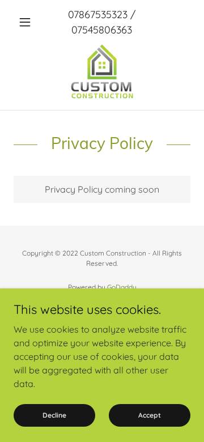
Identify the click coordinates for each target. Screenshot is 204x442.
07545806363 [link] (101, 29)
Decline (54, 415)
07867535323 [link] (98, 14)
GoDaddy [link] (122, 287)
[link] (102, 72)
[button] (27, 22)
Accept (149, 415)
